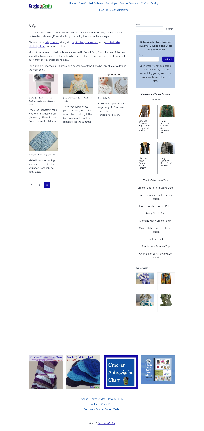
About (84, 399)
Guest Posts (107, 404)
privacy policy (148, 77)
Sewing (155, 3)
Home (72, 3)
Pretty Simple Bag (155, 213)
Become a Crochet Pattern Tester (102, 409)
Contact (94, 404)
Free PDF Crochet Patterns (113, 9)
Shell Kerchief (155, 239)
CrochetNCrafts (106, 423)
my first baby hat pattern (85, 42)
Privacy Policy (115, 399)
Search (139, 24)
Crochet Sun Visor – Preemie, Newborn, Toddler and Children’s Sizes (42, 100)
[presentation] (43, 84)
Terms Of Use (98, 399)
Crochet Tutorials (129, 3)
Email (141, 55)
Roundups (111, 3)
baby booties (52, 42)
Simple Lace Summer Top (156, 246)
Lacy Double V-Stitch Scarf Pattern (166, 162)
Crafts (144, 3)
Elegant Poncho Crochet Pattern (155, 206)
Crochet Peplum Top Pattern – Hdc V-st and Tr (144, 126)
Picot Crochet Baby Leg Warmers (42, 154)
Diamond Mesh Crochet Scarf (155, 220)
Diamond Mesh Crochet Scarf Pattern (143, 163)
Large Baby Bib (104, 97)
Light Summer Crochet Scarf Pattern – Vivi (164, 127)
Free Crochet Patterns (91, 3)
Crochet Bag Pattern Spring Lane (156, 187)
